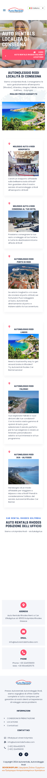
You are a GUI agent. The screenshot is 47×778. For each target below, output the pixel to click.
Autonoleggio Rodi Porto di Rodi (24, 261)
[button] (4, 10)
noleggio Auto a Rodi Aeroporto (24, 148)
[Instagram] (26, 754)
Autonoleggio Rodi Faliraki (24, 388)
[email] (23, 632)
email (23, 637)
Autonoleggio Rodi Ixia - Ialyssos (24, 456)
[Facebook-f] (20, 754)
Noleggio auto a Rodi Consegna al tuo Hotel (24, 208)
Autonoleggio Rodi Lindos (24, 331)
